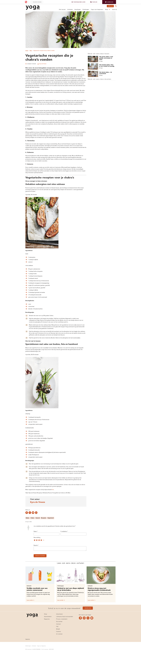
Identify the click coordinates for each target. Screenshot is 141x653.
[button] (109, 2)
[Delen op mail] (33, 512)
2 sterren (37, 540)
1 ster (35, 540)
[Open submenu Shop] (109, 9)
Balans (27, 518)
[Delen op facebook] (26, 512)
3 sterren (39, 540)
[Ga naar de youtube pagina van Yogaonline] (91, 618)
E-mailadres (64, 531)
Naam (36, 531)
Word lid (110, 6)
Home (26, 50)
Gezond (38, 518)
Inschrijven (88, 608)
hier (53, 489)
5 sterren (44, 540)
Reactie (36, 545)
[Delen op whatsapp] (36, 512)
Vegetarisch (51, 518)
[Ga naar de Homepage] (33, 8)
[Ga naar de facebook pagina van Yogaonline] (80, 618)
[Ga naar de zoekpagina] (116, 6)
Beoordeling (37, 537)
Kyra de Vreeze (42, 63)
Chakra (32, 518)
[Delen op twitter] (30, 512)
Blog (31, 50)
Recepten (43, 518)
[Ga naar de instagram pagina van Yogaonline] (84, 618)
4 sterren (41, 540)
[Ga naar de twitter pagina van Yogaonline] (88, 618)
